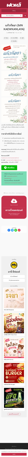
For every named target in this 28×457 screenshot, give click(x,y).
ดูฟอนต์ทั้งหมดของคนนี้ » (14, 414)
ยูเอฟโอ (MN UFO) (8, 409)
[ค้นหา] (21, 15)
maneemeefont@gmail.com (14, 160)
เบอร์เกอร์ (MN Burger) (9, 384)
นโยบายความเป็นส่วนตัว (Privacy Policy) (14, 449)
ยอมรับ (14, 454)
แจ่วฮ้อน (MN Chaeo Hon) (10, 335)
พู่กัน (22, 38)
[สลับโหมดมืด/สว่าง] (25, 15)
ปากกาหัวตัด (15, 38)
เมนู (14, 10)
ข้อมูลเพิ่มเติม (24, 451)
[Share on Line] (15, 230)
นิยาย (7, 38)
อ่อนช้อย (15, 41)
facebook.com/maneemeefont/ (10, 158)
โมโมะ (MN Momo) (8, 359)
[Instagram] (19, 230)
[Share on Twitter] (12, 230)
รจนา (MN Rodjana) (9, 310)
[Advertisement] (14, 243)
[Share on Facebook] (9, 230)
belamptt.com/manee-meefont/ (13, 183)
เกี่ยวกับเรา (14, 446)
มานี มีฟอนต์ (10, 32)
